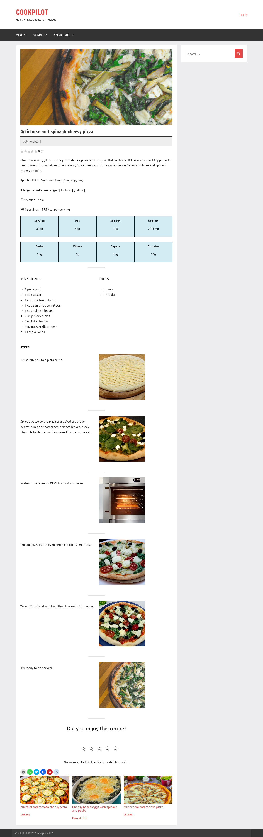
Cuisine (38, 35)
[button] (30, 772)
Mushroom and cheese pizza (143, 807)
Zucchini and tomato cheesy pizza (43, 807)
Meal (19, 35)
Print (23, 772)
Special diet (62, 35)
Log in (243, 14)
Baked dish (79, 818)
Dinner (128, 814)
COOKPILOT (32, 12)
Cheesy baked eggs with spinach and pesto (94, 808)
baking (25, 814)
